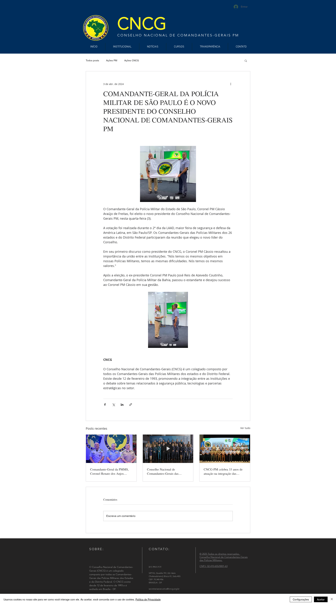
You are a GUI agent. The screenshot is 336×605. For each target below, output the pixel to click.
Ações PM (111, 60)
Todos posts (92, 60)
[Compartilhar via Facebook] (105, 404)
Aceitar (321, 599)
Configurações (301, 599)
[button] (245, 60)
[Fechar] (332, 599)
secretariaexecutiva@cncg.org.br (164, 588)
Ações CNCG (131, 60)
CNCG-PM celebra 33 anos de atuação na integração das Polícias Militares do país (223, 471)
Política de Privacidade (148, 599)
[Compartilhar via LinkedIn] (122, 404)
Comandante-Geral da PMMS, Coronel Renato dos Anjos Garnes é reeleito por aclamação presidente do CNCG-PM (110, 471)
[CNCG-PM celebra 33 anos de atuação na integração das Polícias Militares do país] (225, 449)
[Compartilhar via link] (130, 404)
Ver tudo (245, 428)
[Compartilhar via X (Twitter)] (113, 404)
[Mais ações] (231, 84)
